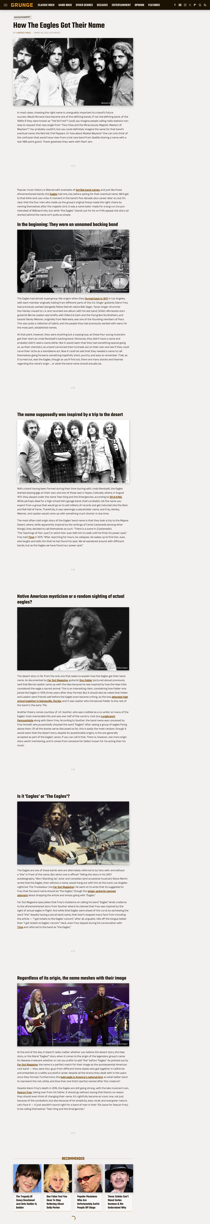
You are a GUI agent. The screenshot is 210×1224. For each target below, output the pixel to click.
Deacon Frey (24, 1092)
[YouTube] (180, 5)
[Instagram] (185, 5)
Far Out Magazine (57, 680)
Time (31, 537)
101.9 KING (116, 496)
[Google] (200, 5)
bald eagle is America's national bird (82, 1077)
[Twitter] (190, 5)
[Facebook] (175, 5)
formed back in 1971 (96, 298)
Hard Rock (65, 5)
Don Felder (85, 680)
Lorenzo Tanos (23, 32)
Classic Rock (46, 5)
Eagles (53, 193)
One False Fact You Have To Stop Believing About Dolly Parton (57, 1202)
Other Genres (84, 5)
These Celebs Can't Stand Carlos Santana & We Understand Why (118, 1202)
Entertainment (121, 5)
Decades (102, 5)
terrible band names (88, 189)
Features (154, 5)
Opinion (139, 5)
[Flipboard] (195, 5)
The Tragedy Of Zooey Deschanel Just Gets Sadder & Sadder (26, 1202)
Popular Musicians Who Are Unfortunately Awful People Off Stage (88, 1202)
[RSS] (205, 5)
